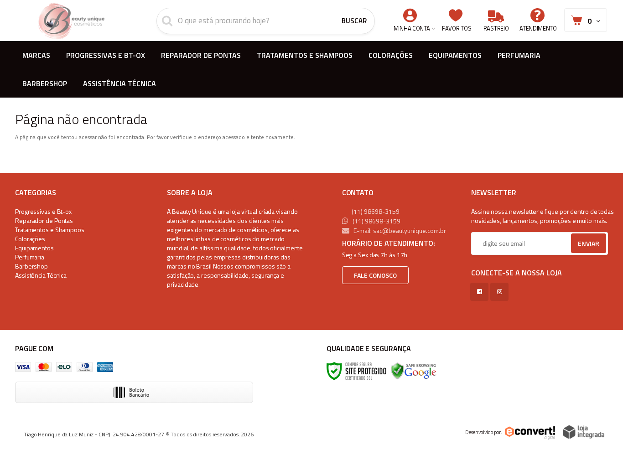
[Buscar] (353, 21)
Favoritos (456, 28)
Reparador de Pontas (44, 220)
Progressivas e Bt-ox (43, 211)
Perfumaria (29, 257)
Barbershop (31, 266)
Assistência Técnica (41, 275)
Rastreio (496, 28)
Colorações (30, 238)
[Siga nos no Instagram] (501, 291)
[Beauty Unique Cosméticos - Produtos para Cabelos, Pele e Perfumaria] (71, 20)
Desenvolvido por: (483, 432)
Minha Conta (412, 28)
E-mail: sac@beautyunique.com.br (399, 230)
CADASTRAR (579, 245)
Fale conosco (375, 275)
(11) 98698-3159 (375, 211)
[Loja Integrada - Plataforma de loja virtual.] (584, 432)
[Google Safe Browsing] (413, 370)
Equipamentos (34, 248)
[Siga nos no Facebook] (481, 291)
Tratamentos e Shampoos (49, 229)
